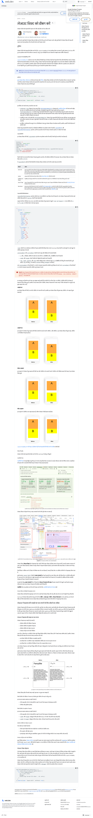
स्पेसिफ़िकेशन (53, 189)
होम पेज (18, 18)
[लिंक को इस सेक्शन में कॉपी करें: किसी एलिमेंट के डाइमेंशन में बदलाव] (33, 708)
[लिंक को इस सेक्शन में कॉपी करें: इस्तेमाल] (22, 77)
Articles (4, 6)
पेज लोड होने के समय (71, 182)
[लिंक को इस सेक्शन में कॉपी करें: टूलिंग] (22, 46)
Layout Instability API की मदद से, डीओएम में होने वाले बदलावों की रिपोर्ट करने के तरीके (35, 446)
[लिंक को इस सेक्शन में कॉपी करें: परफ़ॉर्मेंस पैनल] (24, 458)
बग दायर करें (47, 802)
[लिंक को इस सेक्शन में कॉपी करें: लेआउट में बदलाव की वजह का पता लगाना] (40, 617)
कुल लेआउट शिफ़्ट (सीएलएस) (23, 80)
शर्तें (2, 815)
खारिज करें (74, 19)
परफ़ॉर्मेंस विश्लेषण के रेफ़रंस (49, 587)
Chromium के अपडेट (65, 804)
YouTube (78, 804)
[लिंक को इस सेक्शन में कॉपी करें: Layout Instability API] (31, 57)
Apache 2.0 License (69, 789)
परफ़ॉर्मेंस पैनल (20, 461)
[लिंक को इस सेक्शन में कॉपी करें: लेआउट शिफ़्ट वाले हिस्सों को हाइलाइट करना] (36, 591)
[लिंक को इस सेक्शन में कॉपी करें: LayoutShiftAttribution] (29, 193)
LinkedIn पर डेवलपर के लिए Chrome (83, 806)
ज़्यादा (54, 1)
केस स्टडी (62, 806)
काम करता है (56, 70)
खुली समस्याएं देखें (48, 804)
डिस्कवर (26, 1)
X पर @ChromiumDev (81, 802)
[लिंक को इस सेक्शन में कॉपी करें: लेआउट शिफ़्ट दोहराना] (30, 748)
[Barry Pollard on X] (40, 34)
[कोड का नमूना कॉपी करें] (77, 88)
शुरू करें (85, 19)
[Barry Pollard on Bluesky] (46, 34)
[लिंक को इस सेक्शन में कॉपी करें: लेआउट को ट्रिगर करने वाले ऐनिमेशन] (33, 737)
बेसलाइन (32, 1)
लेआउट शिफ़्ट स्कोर (45, 176)
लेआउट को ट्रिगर (29, 740)
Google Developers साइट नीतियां (34, 791)
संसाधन (20, 1)
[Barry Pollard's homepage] (48, 34)
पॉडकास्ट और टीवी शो (64, 809)
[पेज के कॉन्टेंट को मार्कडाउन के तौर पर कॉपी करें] (52, 23)
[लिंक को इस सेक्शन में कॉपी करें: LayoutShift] (24, 134)
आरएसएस (78, 809)
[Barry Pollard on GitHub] (42, 34)
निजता (5, 815)
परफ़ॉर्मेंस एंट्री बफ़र (62, 108)
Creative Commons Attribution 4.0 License (46, 789)
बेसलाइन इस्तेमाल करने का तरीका (43, 1)
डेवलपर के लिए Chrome (65, 802)
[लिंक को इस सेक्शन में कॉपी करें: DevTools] (24, 451)
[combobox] (69, 1)
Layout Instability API (22, 60)
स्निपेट (42, 80)
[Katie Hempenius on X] (24, 34)
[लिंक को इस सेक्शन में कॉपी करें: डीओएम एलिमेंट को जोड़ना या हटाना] (33, 723)
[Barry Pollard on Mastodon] (44, 34)
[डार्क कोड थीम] (76, 88)
